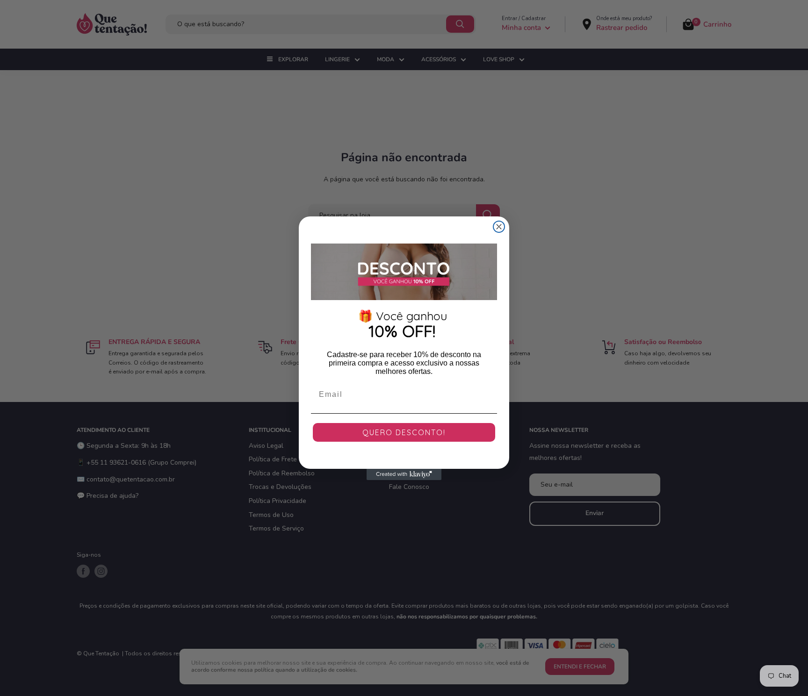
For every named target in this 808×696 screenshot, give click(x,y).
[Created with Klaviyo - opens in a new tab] (404, 474)
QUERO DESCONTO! (404, 432)
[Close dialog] (499, 226)
